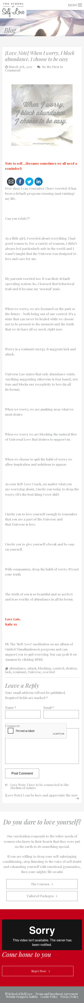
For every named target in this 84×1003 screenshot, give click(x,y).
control (58, 668)
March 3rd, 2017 (20, 66)
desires (71, 668)
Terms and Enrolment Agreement (56, 994)
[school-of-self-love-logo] (13, 9)
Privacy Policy (69, 997)
